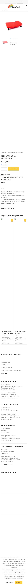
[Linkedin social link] (10, 182)
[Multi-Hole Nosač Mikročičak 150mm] (20, 274)
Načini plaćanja (5, 362)
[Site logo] (14, 6)
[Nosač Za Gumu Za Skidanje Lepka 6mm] (7, 274)
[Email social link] (8, 182)
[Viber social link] (13, 182)
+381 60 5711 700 (11, 435)
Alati (9, 152)
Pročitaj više (9, 582)
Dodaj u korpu (13, 169)
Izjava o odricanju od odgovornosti (11, 370)
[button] (2, 24)
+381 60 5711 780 (11, 414)
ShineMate (18, 341)
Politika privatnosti (6, 368)
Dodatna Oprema (17, 152)
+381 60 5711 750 (11, 393)
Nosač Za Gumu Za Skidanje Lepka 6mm (7, 333)
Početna (3, 152)
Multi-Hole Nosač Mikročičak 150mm (20, 333)
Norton (4, 341)
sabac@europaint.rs (10, 437)
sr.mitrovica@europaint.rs (11, 458)
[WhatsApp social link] (11, 182)
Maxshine (8, 180)
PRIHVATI (18, 582)
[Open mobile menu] (1, 6)
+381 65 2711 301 (10, 456)
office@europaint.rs (10, 395)
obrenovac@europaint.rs (11, 416)
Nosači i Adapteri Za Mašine (7, 338)
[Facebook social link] (6, 182)
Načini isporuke (5, 365)
